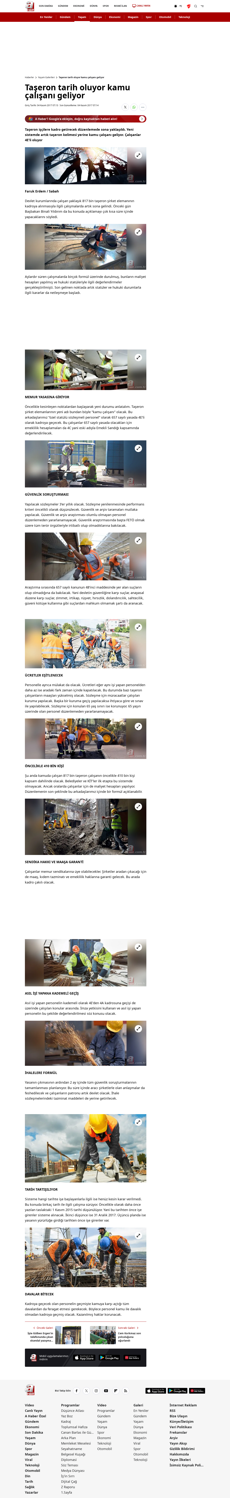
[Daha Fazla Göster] (142, 107)
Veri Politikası (181, 1427)
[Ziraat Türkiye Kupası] (189, 6)
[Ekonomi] (162, 6)
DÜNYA (93, 5)
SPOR (106, 5)
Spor (149, 17)
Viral (28, 1459)
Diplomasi (69, 1459)
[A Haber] (29, 6)
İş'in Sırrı (68, 1476)
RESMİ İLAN (120, 5)
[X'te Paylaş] (125, 107)
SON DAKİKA (46, 5)
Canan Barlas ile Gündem (79, 1432)
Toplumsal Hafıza (74, 1427)
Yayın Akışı (178, 1443)
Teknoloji (184, 17)
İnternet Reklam (183, 1405)
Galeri (138, 1405)
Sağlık (30, 1487)
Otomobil (165, 17)
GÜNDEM (63, 5)
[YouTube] (106, 1390)
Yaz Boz (67, 1416)
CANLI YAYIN (143, 5)
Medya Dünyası (73, 1470)
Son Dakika (34, 1432)
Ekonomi (114, 17)
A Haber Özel (35, 1416)
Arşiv (174, 1438)
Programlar (70, 1405)
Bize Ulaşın (178, 1416)
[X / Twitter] (86, 1390)
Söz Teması (69, 1465)
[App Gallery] (132, 1357)
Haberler (29, 77)
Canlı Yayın (34, 1410)
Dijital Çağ (69, 1481)
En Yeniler (46, 17)
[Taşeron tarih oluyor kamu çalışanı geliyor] (85, 165)
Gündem (65, 17)
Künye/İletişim (182, 1421)
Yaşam (82, 17)
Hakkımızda (179, 1454)
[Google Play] (109, 1357)
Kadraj (66, 1421)
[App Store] (84, 1357)
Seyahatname (71, 1449)
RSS (172, 1410)
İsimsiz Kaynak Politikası (187, 1465)
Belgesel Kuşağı (73, 1454)
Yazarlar (31, 1492)
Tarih (29, 1481)
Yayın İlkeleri (180, 1459)
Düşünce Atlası (72, 1410)
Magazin (133, 17)
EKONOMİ (78, 5)
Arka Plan (68, 1438)
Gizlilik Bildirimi (182, 1449)
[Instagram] (96, 1390)
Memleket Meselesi (76, 1443)
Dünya (98, 17)
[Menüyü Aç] (202, 6)
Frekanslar (178, 1432)
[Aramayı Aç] (195, 6)
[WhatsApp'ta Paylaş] (134, 107)
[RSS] (125, 1390)
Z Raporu (68, 1487)
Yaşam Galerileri (46, 77)
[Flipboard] (115, 1390)
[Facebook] (76, 1390)
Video (29, 1405)
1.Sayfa (66, 1492)
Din (27, 1476)
